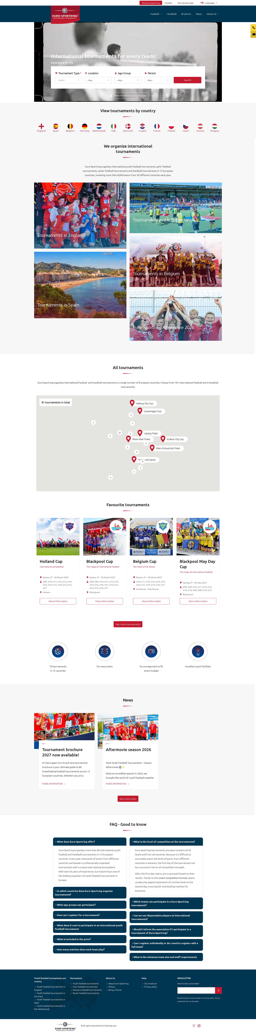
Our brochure (150, 983)
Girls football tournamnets (85, 986)
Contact (168, 2)
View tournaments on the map (130, 95)
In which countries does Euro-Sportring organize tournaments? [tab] (84, 892)
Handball (172, 13)
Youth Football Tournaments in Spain (80, 285)
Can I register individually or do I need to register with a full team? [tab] (164, 945)
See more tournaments (128, 624)
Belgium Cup (144, 561)
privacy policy (209, 998)
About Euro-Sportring (118, 983)
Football (154, 13)
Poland (171, 130)
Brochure (186, 13)
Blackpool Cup (99, 561)
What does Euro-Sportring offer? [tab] (76, 841)
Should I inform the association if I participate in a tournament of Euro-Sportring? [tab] (161, 931)
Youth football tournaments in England (49, 988)
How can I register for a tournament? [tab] (78, 915)
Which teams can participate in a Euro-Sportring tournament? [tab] (160, 903)
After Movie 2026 (176, 315)
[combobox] (68, 80)
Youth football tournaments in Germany (49, 995)
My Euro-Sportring (150, 2)
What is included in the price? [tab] (74, 939)
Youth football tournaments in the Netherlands (49, 1007)
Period (152, 73)
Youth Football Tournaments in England (80, 216)
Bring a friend (114, 989)
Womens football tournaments (87, 989)
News (199, 13)
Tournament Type (68, 73)
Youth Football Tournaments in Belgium (176, 261)
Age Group (124, 73)
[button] (134, 459)
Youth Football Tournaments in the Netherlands (176, 208)
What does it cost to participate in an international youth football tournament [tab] (89, 927)
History (111, 986)
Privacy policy (150, 986)
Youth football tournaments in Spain (49, 1001)
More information (58, 601)
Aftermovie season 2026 (128, 749)
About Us (212, 13)
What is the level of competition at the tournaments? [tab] (164, 841)
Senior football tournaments (86, 993)
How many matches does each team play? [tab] (81, 949)
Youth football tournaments (86, 983)
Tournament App (185, 2)
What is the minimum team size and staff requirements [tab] (165, 956)
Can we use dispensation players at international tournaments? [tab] (160, 917)
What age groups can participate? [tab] (76, 904)
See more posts (128, 798)
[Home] (65, 15)
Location (93, 73)
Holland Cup (51, 561)
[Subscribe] (218, 990)
